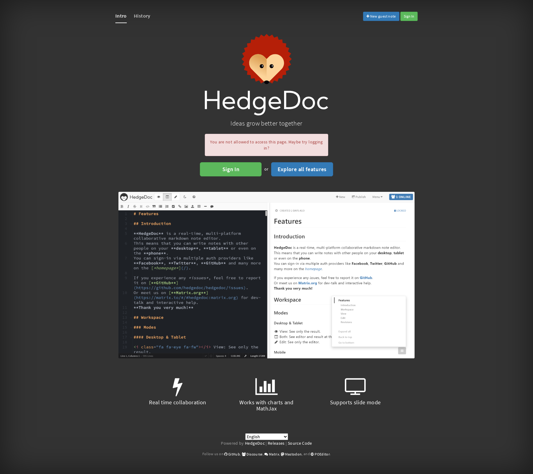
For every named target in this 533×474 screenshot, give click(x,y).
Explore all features (302, 169)
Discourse (254, 454)
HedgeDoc (255, 443)
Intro (121, 16)
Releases (276, 443)
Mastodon (293, 454)
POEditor (322, 454)
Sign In (409, 16)
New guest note (382, 16)
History (142, 16)
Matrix (273, 454)
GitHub (234, 454)
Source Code (300, 443)
